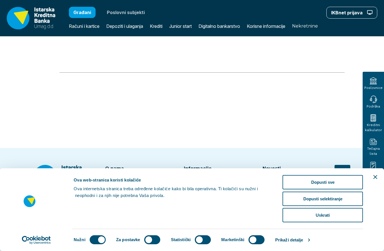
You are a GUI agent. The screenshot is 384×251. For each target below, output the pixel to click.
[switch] (152, 239)
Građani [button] (82, 12)
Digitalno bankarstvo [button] (219, 26)
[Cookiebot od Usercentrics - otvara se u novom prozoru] (36, 240)
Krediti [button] (156, 26)
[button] (27, 18)
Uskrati (323, 215)
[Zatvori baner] (375, 177)
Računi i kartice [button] (84, 26)
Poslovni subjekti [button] (126, 12)
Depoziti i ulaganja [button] (124, 26)
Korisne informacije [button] (266, 26)
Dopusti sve (323, 182)
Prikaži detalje (289, 239)
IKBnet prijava (347, 12)
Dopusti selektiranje (322, 198)
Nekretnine (305, 26)
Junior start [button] (180, 26)
